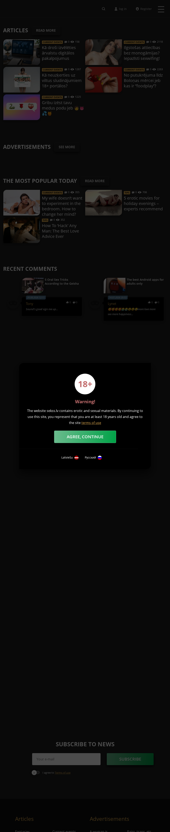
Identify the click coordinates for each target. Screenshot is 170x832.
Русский (90, 457)
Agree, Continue (85, 436)
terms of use (91, 422)
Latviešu (67, 457)
